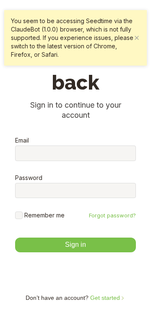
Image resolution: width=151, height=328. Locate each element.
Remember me (44, 215)
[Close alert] (136, 37)
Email (22, 140)
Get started (106, 297)
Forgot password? (112, 215)
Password (28, 178)
